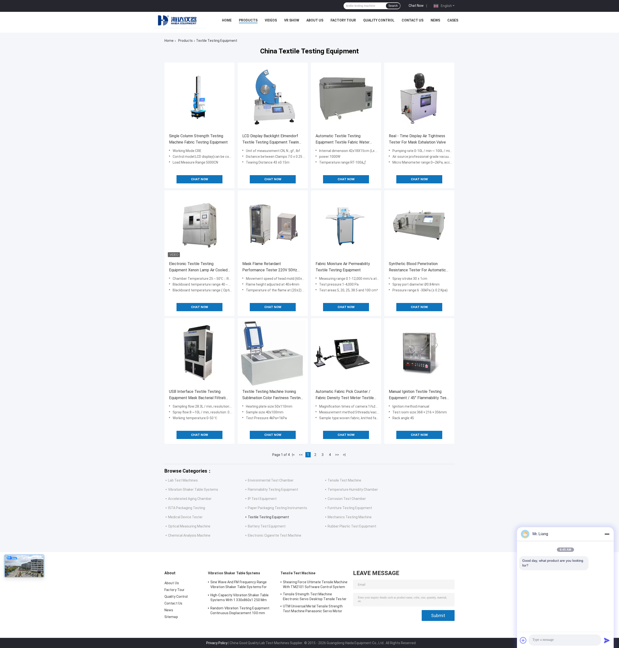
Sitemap (171, 617)
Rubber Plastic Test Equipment (352, 526)
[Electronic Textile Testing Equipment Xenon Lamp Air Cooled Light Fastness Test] (199, 225)
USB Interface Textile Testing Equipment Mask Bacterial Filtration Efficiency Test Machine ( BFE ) (199, 395)
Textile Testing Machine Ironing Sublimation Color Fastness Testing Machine (272, 395)
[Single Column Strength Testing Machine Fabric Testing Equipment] (199, 97)
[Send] (607, 640)
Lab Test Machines (183, 480)
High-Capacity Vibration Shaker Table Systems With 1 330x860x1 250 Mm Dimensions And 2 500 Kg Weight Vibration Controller (239, 598)
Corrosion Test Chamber (347, 499)
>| (344, 455)
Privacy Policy (217, 643)
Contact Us (412, 20)
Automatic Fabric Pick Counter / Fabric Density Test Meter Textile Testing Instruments (345, 395)
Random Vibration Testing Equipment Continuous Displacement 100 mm (239, 610)
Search (393, 5)
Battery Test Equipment (267, 526)
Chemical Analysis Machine (189, 535)
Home (227, 20)
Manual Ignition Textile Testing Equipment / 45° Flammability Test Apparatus (418, 395)
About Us (314, 20)
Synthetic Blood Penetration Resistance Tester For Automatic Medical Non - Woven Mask (417, 267)
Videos (271, 20)
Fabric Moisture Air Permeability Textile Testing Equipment (343, 266)
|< (293, 455)
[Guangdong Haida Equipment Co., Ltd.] (180, 21)
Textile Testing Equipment (268, 517)
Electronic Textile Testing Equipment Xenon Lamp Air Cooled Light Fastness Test (198, 267)
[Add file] (523, 640)
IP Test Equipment (262, 499)
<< (301, 455)
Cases (452, 20)
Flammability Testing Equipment (273, 489)
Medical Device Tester (185, 517)
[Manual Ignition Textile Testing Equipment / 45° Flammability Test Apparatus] (419, 353)
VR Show (291, 20)
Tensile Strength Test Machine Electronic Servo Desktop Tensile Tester (314, 596)
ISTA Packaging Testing (186, 508)
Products (248, 20)
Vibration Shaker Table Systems (193, 489)
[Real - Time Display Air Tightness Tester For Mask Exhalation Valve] (419, 97)
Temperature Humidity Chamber (353, 489)
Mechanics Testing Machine (350, 517)
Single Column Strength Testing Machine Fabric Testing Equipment (198, 139)
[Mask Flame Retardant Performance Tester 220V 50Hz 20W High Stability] (273, 225)
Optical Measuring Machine (189, 526)
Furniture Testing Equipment (350, 508)
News (435, 20)
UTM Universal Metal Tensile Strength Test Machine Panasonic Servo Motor (313, 608)
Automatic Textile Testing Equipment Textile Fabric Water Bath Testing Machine (342, 139)
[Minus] (607, 534)
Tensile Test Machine (344, 480)
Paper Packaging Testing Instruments (277, 508)
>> (337, 455)
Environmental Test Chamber (271, 480)
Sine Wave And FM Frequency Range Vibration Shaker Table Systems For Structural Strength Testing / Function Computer (240, 585)
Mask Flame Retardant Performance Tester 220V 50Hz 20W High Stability (269, 267)
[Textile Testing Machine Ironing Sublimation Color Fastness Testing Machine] (273, 353)
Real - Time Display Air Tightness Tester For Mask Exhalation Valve (417, 139)
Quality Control (378, 20)
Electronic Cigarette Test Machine (274, 535)
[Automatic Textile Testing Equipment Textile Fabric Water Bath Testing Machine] (346, 97)
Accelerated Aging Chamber (190, 499)
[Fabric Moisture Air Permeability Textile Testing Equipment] (346, 225)
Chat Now (416, 5)
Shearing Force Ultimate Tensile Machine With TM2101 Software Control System (315, 584)
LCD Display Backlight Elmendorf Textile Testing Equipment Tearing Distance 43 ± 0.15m (271, 139)
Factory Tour (343, 20)
